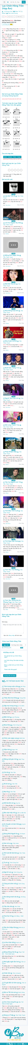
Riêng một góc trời (10, 759)
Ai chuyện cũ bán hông (11, 824)
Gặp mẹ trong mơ (9, 706)
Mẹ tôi (5, 791)
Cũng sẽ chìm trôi (9, 883)
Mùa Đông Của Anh (11, 311)
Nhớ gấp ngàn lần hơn (11, 962)
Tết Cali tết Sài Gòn (10, 853)
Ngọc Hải (14, 749)
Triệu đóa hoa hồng (10, 698)
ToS (15, 1043)
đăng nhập (12, 635)
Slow (7, 434)
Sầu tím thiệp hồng (10, 927)
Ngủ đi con (7, 872)
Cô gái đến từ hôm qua (11, 983)
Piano (14, 157)
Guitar (5, 157)
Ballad (3, 13)
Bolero (7, 350)
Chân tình (7, 973)
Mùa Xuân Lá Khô (10, 341)
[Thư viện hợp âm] (23, 1043)
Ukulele (10, 157)
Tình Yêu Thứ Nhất (11, 570)
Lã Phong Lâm (8, 11)
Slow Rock (8, 205)
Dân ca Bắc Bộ (21, 812)
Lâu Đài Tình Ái (9, 196)
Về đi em (6, 784)
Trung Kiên (22, 698)
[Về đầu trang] (26, 1044)
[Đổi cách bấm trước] (3, 117)
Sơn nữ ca (7, 843)
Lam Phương (15, 717)
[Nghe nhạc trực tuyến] (12, 1043)
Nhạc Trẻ (17, 11)
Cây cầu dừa (8, 906)
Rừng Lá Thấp (8, 1015)
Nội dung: (4, 622)
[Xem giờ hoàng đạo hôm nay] (8, 1043)
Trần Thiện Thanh (17, 602)
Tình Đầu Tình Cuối (11, 511)
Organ (19, 157)
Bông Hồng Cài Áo (10, 952)
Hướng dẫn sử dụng (9, 675)
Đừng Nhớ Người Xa (10, 834)
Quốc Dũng (21, 992)
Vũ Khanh (22, 833)
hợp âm (6, 117)
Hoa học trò (7, 916)
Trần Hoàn (16, 843)
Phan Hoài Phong (13, 13)
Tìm (24, 2)
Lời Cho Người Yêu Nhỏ (12, 223)
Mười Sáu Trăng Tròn (12, 368)
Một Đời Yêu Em (10, 284)
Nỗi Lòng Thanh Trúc (12, 425)
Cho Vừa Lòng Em (9, 1002)
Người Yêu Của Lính (11, 398)
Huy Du (18, 803)
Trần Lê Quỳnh (17, 973)
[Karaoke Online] (10, 1043)
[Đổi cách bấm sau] (9, 117)
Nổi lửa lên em (8, 803)
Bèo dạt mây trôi (9, 812)
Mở (7, 645)
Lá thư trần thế (8, 942)
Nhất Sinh (22, 738)
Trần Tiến (13, 772)
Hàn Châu (17, 906)
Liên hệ (19, 1043)
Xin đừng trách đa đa (10, 897)
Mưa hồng (7, 725)
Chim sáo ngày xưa (10, 738)
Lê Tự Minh (21, 705)
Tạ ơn (5, 862)
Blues (7, 609)
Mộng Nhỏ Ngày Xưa (11, 255)
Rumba (7, 233)
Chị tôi (5, 772)
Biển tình (6, 717)
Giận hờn (6, 749)
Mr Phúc (23, 686)
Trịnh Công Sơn (17, 725)
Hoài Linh (18, 942)
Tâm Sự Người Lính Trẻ (12, 482)
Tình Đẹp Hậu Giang (11, 541)
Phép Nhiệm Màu (10, 452)
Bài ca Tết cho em (9, 992)
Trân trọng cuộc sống (11, 686)
